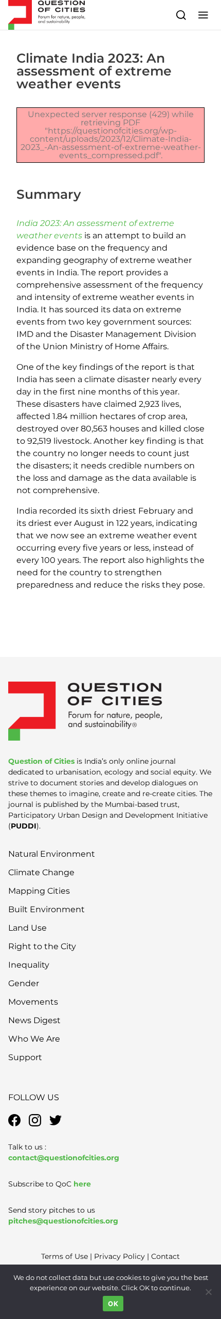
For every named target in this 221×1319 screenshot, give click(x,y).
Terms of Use (64, 1256)
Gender (23, 983)
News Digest (34, 1020)
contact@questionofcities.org (63, 1157)
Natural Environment (51, 854)
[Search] (181, 15)
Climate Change (41, 872)
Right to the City (42, 946)
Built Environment (46, 909)
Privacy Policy (119, 1256)
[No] (208, 1292)
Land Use (27, 928)
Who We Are (34, 1039)
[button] (203, 15)
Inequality (28, 965)
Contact (165, 1256)
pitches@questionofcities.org (63, 1221)
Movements (33, 1002)
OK (113, 1303)
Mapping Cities (39, 891)
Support (25, 1057)
